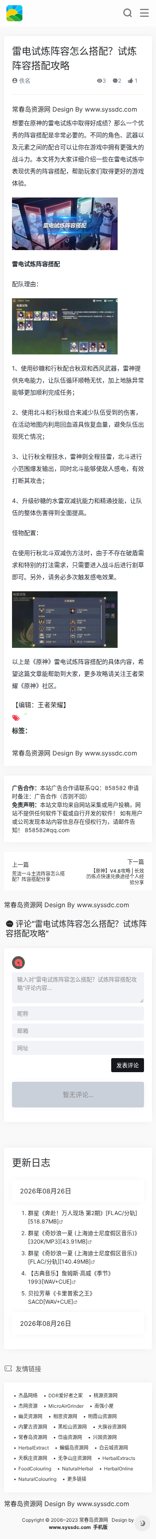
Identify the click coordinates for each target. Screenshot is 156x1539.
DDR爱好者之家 (65, 1395)
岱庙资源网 (70, 1437)
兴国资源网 (105, 1437)
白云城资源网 (113, 1448)
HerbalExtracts (118, 1458)
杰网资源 (28, 1406)
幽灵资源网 (30, 1416)
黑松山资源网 (72, 1427)
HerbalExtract (33, 1448)
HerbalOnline (118, 1469)
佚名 (24, 80)
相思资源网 (65, 1416)
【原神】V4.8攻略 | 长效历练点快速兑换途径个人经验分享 (115, 877)
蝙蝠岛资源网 (74, 1448)
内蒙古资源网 (32, 1427)
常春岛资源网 (32, 1437)
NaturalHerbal (77, 1469)
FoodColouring (34, 1469)
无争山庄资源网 (75, 1458)
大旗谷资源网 (112, 1427)
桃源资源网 (106, 1395)
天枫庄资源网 (32, 1458)
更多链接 (76, 1479)
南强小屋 (104, 1406)
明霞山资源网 (102, 1416)
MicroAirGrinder (66, 1406)
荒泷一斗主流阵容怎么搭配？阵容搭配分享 (38, 876)
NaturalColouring (37, 1479)
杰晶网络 (28, 1395)
